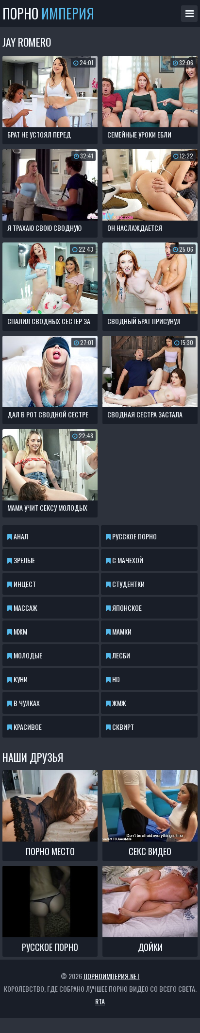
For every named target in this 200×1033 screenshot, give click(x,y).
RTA (100, 1001)
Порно (48, 13)
